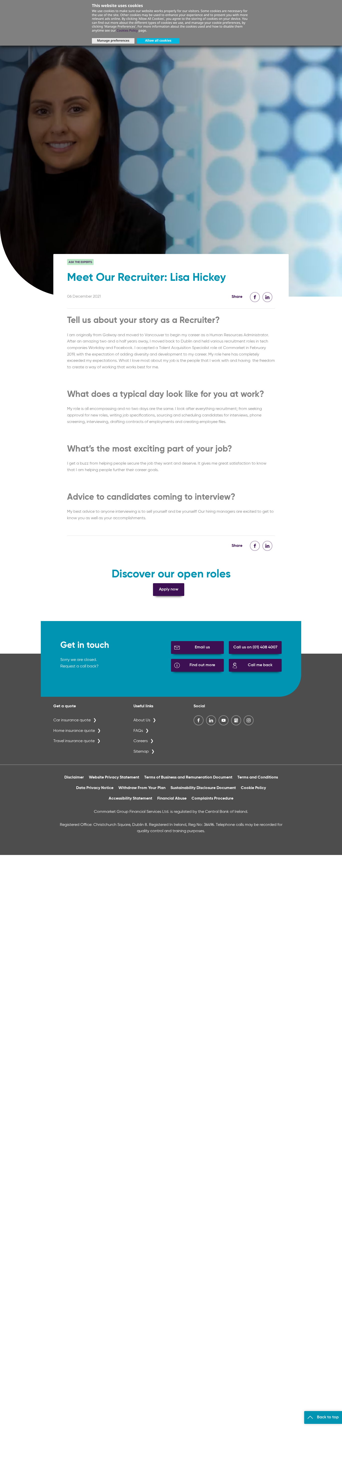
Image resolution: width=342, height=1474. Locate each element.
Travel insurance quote (74, 741)
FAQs (138, 731)
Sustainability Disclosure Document (203, 788)
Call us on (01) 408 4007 (255, 647)
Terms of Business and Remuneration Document (188, 777)
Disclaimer (74, 777)
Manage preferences (113, 40)
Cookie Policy (253, 788)
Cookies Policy (127, 30)
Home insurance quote (74, 731)
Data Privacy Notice (94, 788)
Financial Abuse (172, 799)
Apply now (168, 589)
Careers (140, 741)
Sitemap (141, 752)
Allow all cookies (158, 40)
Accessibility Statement (130, 799)
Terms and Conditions (257, 777)
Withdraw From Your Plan (141, 788)
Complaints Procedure (212, 799)
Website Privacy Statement (114, 777)
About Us (141, 720)
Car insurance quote (72, 720)
